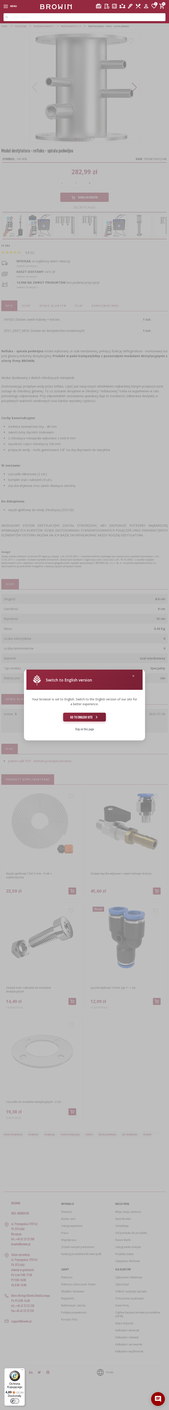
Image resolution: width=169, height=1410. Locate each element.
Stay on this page (84, 729)
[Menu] (22, 1370)
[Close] (133, 676)
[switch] (14, 1401)
